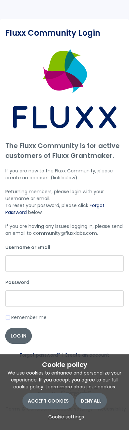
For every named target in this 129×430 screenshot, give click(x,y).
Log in (18, 336)
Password (17, 282)
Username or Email (27, 247)
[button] (64, 416)
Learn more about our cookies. (81, 386)
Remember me (29, 317)
